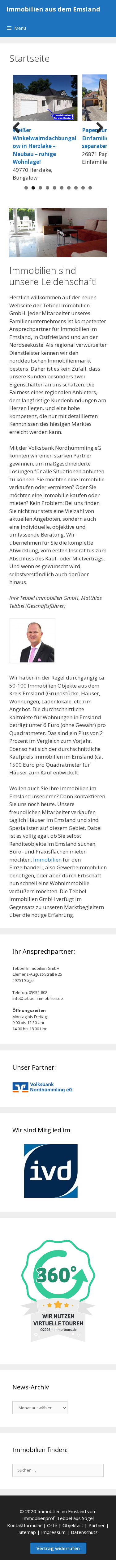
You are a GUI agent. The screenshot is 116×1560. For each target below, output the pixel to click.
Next (97, 128)
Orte (52, 1525)
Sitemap (27, 1532)
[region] (58, 232)
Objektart (72, 1525)
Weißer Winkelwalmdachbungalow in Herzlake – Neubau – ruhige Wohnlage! (44, 146)
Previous (18, 128)
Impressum (53, 1532)
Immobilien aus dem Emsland (53, 9)
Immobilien (47, 859)
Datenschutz (84, 1532)
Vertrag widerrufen (58, 1548)
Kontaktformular (24, 1525)
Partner (96, 1525)
